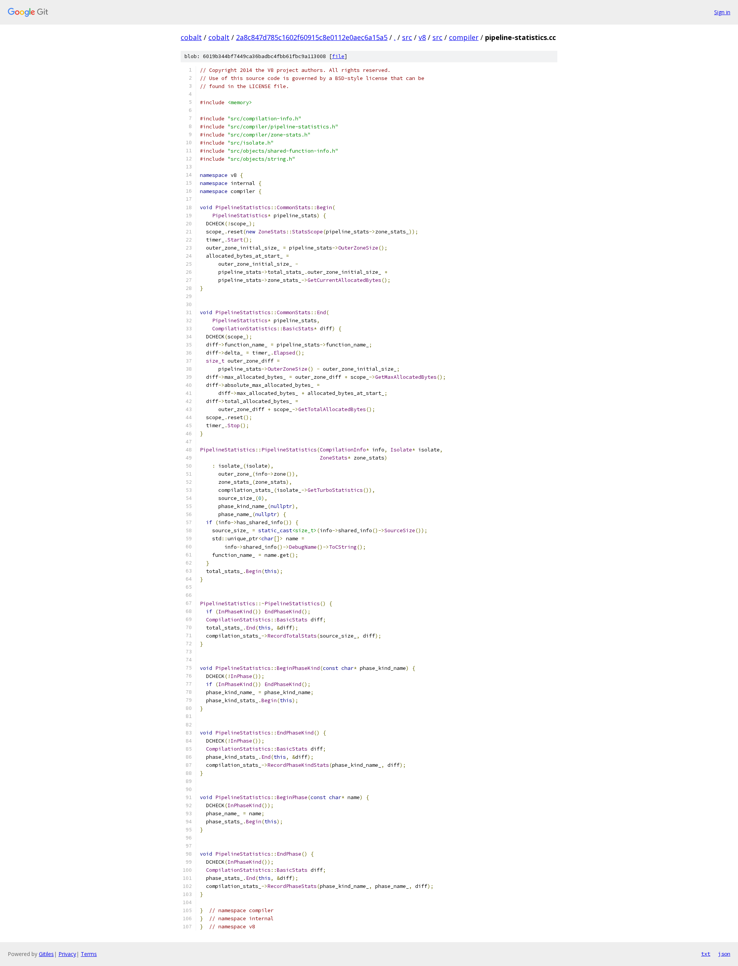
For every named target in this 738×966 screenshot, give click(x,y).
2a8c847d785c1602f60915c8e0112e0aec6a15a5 (311, 37)
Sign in (722, 12)
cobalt (191, 37)
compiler (464, 37)
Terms (89, 954)
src (407, 37)
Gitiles (46, 954)
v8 (422, 37)
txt (705, 953)
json (724, 953)
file (338, 56)
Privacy (67, 954)
